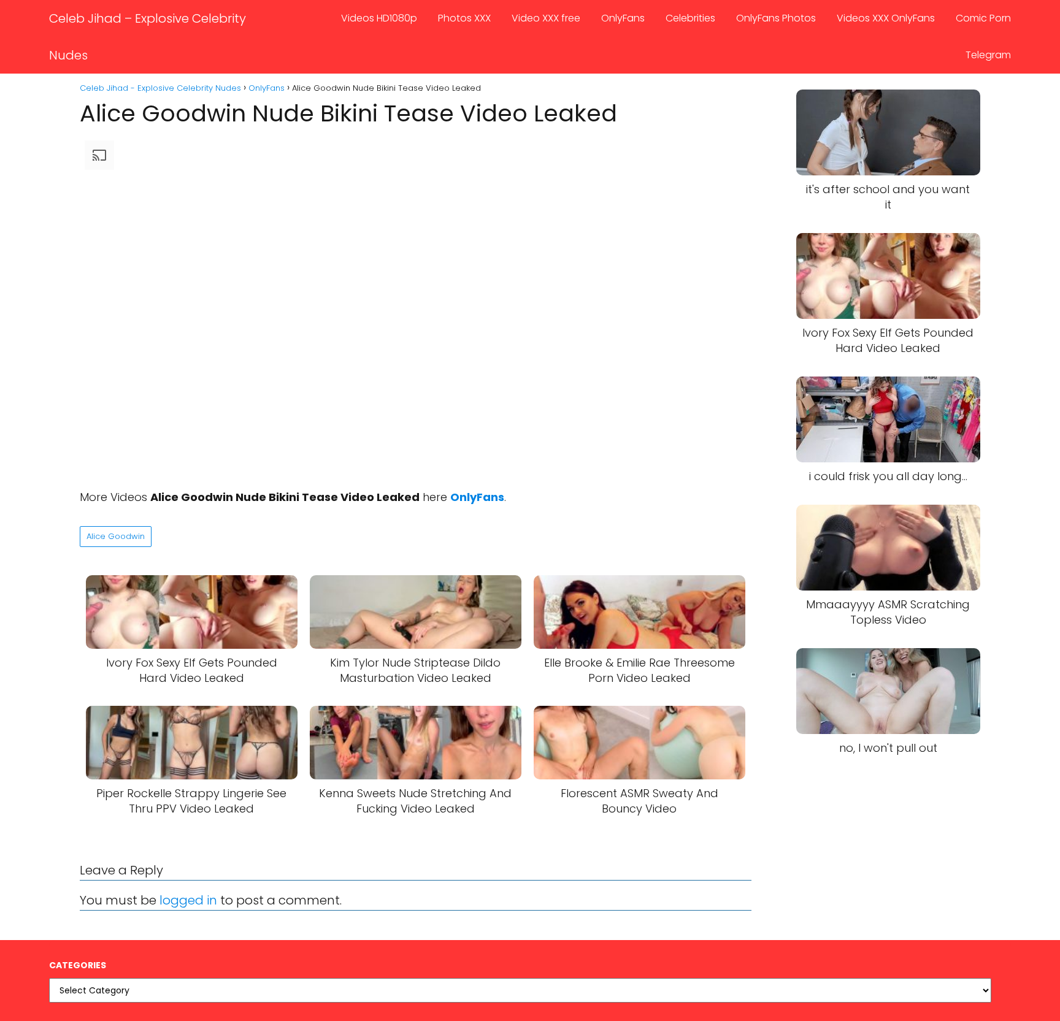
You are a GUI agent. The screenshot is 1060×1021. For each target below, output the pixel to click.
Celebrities (690, 18)
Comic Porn (983, 18)
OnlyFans (623, 18)
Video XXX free (546, 18)
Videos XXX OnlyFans (886, 18)
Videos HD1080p (379, 18)
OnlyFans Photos (776, 18)
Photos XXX (464, 18)
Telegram (988, 55)
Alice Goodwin (115, 536)
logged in (188, 900)
